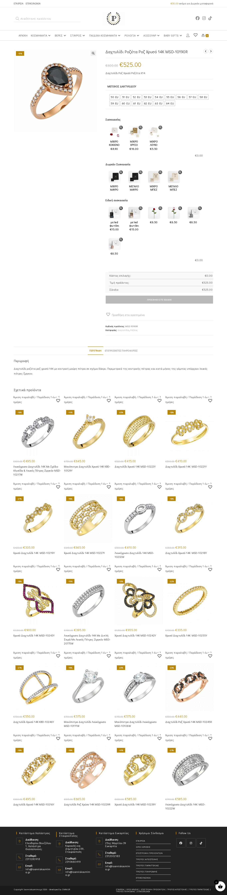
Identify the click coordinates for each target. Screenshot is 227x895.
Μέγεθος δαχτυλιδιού (122, 86)
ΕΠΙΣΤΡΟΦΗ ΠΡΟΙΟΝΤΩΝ (149, 853)
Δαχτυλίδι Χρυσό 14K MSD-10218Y (186, 553)
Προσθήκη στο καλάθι (159, 299)
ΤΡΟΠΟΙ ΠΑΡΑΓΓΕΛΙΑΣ (147, 865)
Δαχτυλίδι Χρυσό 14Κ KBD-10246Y (33, 722)
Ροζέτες (134, 330)
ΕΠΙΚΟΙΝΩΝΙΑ (33, 3)
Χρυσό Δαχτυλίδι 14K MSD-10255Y (186, 635)
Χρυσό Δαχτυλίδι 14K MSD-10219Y (34, 553)
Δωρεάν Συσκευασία (118, 164)
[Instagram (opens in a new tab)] (204, 18)
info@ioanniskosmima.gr (37, 870)
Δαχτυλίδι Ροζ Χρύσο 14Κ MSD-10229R (87, 804)
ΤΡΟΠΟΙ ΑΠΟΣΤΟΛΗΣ (147, 859)
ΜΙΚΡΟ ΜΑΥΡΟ (114, 188)
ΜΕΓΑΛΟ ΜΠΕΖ (173, 188)
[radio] (115, 97)
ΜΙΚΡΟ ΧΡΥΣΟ (134, 145)
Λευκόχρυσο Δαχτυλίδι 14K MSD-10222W (185, 806)
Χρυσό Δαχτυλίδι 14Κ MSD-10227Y (84, 553)
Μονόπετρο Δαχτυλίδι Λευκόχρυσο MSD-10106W (135, 724)
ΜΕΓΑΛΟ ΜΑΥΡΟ (134, 188)
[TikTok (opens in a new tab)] (210, 18)
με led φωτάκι (114, 226)
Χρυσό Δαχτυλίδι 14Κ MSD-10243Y (34, 635)
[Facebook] (180, 842)
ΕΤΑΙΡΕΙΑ (18, 3)
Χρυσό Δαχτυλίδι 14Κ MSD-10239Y (135, 804)
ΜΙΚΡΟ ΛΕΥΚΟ (154, 145)
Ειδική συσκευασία (117, 200)
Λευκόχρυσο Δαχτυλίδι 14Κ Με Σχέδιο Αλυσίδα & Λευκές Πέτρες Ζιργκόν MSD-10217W (37, 470)
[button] (93, 53)
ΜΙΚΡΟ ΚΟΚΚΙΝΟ (114, 145)
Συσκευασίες (113, 119)
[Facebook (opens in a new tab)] (197, 18)
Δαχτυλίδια (123, 330)
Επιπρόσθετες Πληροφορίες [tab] (121, 350)
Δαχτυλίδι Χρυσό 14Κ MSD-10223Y (135, 466)
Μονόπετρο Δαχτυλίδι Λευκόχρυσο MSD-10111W (85, 724)
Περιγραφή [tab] (95, 350)
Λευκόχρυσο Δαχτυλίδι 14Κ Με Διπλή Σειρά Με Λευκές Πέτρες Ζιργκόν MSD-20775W (87, 639)
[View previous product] (205, 51)
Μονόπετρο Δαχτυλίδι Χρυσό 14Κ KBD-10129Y (87, 468)
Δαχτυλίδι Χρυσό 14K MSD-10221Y (186, 466)
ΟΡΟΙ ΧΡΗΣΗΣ (143, 846)
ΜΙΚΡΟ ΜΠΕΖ (154, 188)
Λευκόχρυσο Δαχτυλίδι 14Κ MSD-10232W (134, 555)
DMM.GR (66, 889)
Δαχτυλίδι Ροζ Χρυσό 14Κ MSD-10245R (188, 722)
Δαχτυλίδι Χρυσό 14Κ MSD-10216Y (33, 804)
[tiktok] (201, 842)
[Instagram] (191, 842)
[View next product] (211, 51)
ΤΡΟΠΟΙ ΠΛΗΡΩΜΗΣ (146, 871)
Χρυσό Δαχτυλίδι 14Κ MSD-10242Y (135, 635)
